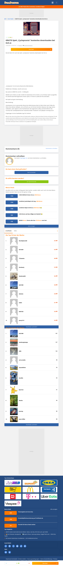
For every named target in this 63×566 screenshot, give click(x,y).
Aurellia (21, 378)
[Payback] (49, 489)
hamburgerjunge (23, 342)
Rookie (21, 400)
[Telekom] (31, 496)
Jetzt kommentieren (28, 45)
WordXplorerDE (23, 241)
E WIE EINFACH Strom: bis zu (30, 195)
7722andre (21, 258)
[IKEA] (49, 482)
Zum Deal (31, 49)
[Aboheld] (13, 482)
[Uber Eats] (49, 496)
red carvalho (22, 360)
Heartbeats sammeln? (31, 327)
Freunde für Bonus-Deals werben (26, 524)
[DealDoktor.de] (11, 2)
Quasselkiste (22, 367)
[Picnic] (13, 496)
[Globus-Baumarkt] (31, 482)
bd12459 (21, 249)
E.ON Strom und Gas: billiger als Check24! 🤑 (30, 214)
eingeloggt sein (24, 158)
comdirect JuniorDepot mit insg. (30, 201)
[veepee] (13, 503)
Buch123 (21, 389)
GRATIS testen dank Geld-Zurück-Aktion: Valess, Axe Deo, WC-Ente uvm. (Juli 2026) (27, 532)
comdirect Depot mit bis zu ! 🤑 (30, 207)
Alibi (20, 351)
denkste (21, 294)
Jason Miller (22, 419)
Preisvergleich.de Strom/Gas (25, 512)
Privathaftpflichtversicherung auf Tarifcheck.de (30, 518)
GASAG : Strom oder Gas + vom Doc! (33, 220)
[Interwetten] (13, 489)
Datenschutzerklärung (46, 559)
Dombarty (21, 267)
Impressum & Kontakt (11, 559)
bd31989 (21, 285)
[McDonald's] (31, 489)
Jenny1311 (21, 320)
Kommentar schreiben (51, 148)
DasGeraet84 (22, 276)
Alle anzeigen (31, 226)
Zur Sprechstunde (31, 181)
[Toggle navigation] (57, 2)
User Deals (10, 19)
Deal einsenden (31, 172)
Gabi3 (20, 302)
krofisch (20, 45)
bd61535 (21, 311)
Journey (21, 411)
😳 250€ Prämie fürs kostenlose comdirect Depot (31, 6)
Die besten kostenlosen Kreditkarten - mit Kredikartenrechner (22, 538)
